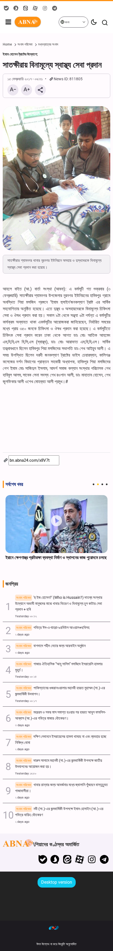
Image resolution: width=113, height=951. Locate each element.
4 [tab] (107, 484)
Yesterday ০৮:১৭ (26, 701)
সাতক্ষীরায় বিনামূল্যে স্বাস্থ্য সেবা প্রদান (52, 65)
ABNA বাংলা (36, 22)
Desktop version (56, 882)
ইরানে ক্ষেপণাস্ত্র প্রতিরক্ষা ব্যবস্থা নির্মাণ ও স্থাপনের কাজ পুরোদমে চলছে (56, 557)
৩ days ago (22, 653)
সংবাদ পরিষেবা (25, 44)
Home (7, 44)
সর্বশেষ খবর (14, 484)
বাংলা (66, 22)
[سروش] (55, 859)
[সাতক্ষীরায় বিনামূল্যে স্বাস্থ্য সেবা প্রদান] (56, 178)
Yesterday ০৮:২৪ (25, 676)
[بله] (42, 859)
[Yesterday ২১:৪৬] (56, 524)
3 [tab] (102, 484)
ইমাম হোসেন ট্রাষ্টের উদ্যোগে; (20, 54)
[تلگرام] (104, 859)
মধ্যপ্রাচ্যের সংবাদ (48, 44)
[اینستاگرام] (92, 859)
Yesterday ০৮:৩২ (26, 616)
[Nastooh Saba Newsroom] (56, 927)
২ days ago (22, 634)
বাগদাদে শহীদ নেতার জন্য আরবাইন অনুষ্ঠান (51, 645)
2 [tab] (98, 484)
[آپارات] (80, 859)
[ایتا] (67, 859)
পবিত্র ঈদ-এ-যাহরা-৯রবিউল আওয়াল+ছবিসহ (52, 627)
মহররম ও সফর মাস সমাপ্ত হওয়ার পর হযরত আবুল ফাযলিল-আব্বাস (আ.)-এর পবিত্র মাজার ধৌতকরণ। (60, 715)
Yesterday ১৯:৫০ (25, 773)
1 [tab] (93, 484)
